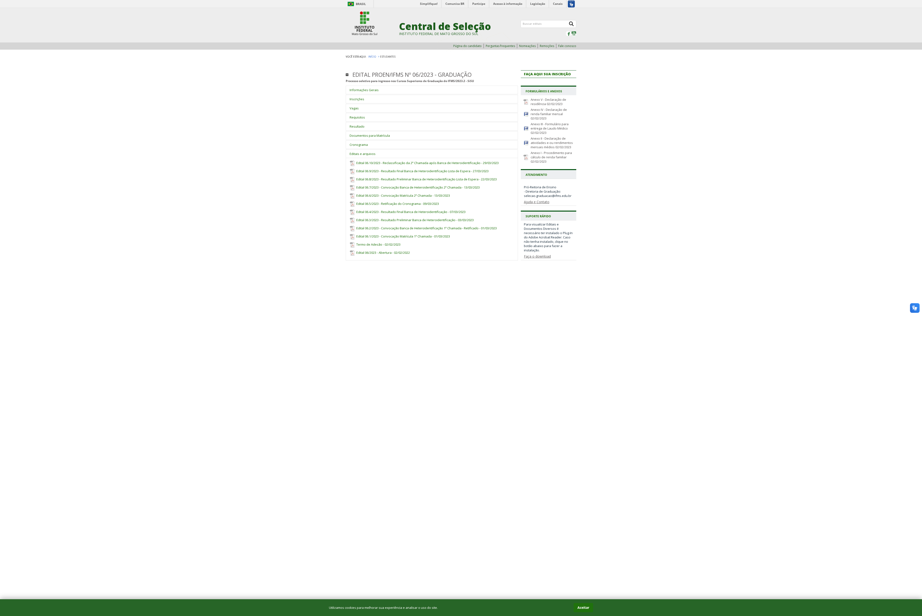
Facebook (568, 33)
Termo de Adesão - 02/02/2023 (378, 244)
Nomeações (527, 46)
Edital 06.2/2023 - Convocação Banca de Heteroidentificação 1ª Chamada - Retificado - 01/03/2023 (426, 228)
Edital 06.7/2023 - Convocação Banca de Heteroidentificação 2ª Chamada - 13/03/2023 (418, 187)
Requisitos (357, 117)
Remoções (547, 46)
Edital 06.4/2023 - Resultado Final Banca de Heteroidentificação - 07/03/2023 (411, 212)
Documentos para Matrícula (370, 135)
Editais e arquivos (363, 154)
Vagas (354, 108)
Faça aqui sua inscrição (547, 74)
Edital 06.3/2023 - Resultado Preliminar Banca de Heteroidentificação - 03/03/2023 (415, 220)
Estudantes (387, 56)
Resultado (357, 126)
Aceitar (583, 607)
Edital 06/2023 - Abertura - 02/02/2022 (383, 252)
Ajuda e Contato (536, 202)
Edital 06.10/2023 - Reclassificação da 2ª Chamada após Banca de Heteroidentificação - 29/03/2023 (427, 163)
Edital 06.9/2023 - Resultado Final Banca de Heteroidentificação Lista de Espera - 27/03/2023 (422, 171)
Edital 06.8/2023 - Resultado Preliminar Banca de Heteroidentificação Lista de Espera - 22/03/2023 (426, 179)
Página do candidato (467, 46)
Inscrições (357, 99)
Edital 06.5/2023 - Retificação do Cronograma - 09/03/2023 (397, 203)
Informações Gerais (364, 90)
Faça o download (537, 256)
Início (372, 56)
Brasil (361, 4)
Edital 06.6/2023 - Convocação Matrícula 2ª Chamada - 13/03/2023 (403, 195)
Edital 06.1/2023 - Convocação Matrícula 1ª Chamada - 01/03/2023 (403, 236)
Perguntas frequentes (500, 46)
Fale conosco (567, 46)
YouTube (573, 33)
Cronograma (359, 144)
